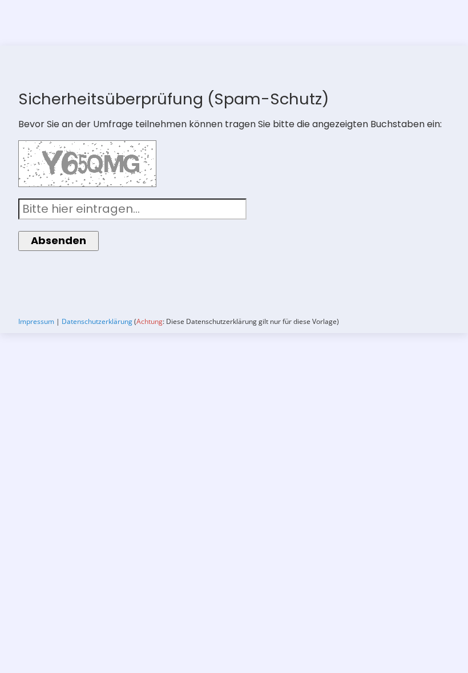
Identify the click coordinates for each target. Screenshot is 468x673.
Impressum (36, 321)
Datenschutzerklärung (97, 321)
